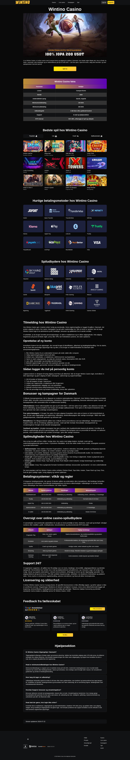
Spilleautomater (95, 136)
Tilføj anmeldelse (97, 608)
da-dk (102, 748)
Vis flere (65, 635)
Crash (74, 136)
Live (53, 136)
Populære (32, 136)
